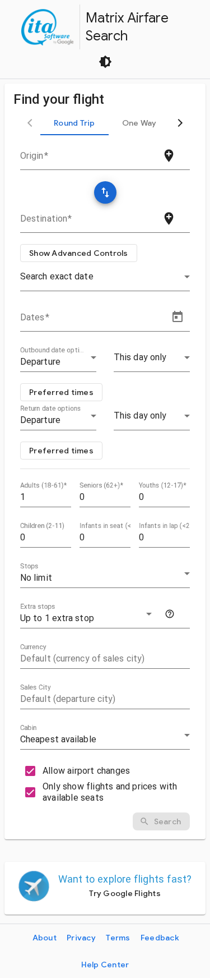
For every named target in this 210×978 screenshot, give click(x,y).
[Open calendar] (177, 317)
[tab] (74, 123)
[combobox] (83, 159)
